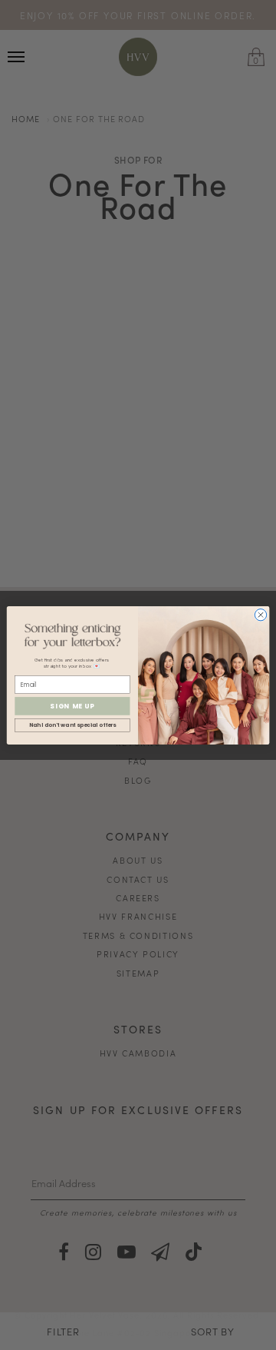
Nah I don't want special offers (73, 724)
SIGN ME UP (72, 705)
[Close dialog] (260, 614)
